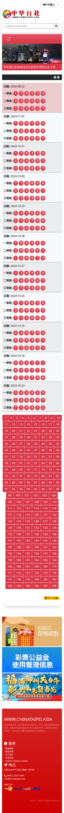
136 (18, 534)
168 (36, 566)
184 (18, 586)
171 (10, 573)
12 (13, 424)
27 (6, 437)
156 (36, 553)
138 (36, 534)
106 (18, 502)
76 (13, 476)
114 (36, 508)
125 (27, 521)
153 (10, 553)
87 (35, 482)
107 (27, 502)
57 (50, 457)
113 (27, 508)
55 (35, 457)
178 (18, 579)
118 (18, 515)
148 (18, 547)
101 (26, 495)
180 (36, 579)
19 (6, 431)
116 (54, 508)
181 (45, 579)
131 (27, 528)
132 (36, 528)
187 (45, 586)
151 (45, 547)
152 (54, 547)
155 (27, 553)
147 (10, 547)
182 (54, 579)
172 (18, 573)
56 (43, 457)
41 (50, 444)
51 (6, 457)
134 (54, 528)
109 (45, 502)
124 (18, 521)
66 (57, 463)
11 (6, 424)
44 (13, 450)
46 (28, 450)
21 (21, 431)
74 (57, 469)
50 (57, 450)
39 (35, 444)
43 (6, 450)
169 (45, 566)
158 (54, 553)
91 (6, 489)
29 (21, 437)
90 (57, 482)
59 (6, 463)
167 (27, 566)
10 (58, 418)
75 (6, 476)
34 (57, 437)
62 (28, 463)
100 (18, 495)
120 (36, 515)
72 (43, 469)
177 (10, 579)
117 (10, 515)
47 (35, 450)
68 (13, 469)
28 (13, 437)
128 (54, 521)
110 (54, 502)
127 (45, 521)
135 (10, 534)
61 (21, 463)
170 (54, 566)
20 (13, 431)
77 (21, 476)
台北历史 (9, 757)
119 (27, 515)
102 (35, 495)
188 (54, 586)
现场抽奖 (9, 748)
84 (13, 482)
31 (35, 437)
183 (10, 586)
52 (13, 457)
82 (57, 476)
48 (43, 450)
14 (28, 424)
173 (27, 573)
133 (45, 528)
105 (10, 502)
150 (36, 547)
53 (21, 457)
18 (57, 424)
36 (13, 444)
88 (43, 482)
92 (13, 489)
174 (36, 573)
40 (43, 444)
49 (50, 450)
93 (21, 489)
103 (44, 495)
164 (54, 560)
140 (54, 534)
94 (28, 489)
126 (36, 521)
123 (10, 521)
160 (18, 560)
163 (45, 560)
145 (45, 541)
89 (50, 482)
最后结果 (9, 751)
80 (43, 476)
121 (45, 515)
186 (36, 586)
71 (35, 469)
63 (35, 463)
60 (13, 463)
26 (57, 431)
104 (53, 495)
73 (50, 469)
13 (21, 424)
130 (18, 528)
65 (50, 463)
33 (50, 437)
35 (6, 444)
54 (28, 457)
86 (28, 482)
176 (54, 573)
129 (10, 528)
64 (43, 463)
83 (6, 482)
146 (54, 541)
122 (54, 515)
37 (21, 444)
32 (43, 437)
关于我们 (9, 754)
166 (18, 566)
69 (21, 469)
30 (28, 437)
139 (45, 534)
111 (10, 508)
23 (35, 431)
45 (21, 450)
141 (10, 541)
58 (57, 457)
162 (36, 560)
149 (27, 547)
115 (45, 508)
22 (28, 431)
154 (18, 553)
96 (43, 489)
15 (35, 424)
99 (9, 495)
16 (43, 424)
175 (45, 573)
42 (57, 444)
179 (27, 579)
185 (27, 586)
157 (45, 553)
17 (50, 424)
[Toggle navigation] (9, 39)
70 (28, 469)
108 (36, 502)
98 (57, 489)
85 (21, 482)
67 (6, 469)
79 (35, 476)
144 (36, 541)
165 (10, 566)
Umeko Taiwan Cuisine (16, 760)
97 (50, 489)
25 (50, 431)
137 (27, 534)
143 (27, 541)
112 (18, 508)
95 (35, 489)
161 (27, 560)
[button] (55, 77)
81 (50, 476)
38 (28, 444)
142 (18, 541)
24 (43, 431)
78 (28, 476)
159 (10, 560)
